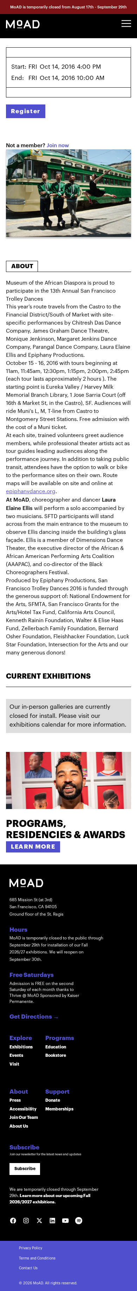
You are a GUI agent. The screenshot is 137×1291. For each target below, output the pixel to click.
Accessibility (23, 1109)
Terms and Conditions (37, 1258)
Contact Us (28, 1268)
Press (15, 1100)
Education (55, 1047)
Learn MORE (33, 847)
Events (16, 1055)
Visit (14, 1064)
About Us (18, 1126)
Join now (58, 145)
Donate (52, 1100)
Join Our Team (23, 1117)
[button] (126, 23)
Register (26, 111)
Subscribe (24, 1169)
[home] (23, 23)
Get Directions (34, 1017)
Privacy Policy (30, 1248)
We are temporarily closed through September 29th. (53, 1196)
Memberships (59, 1109)
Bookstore (55, 1055)
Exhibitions (21, 1047)
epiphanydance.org (31, 491)
